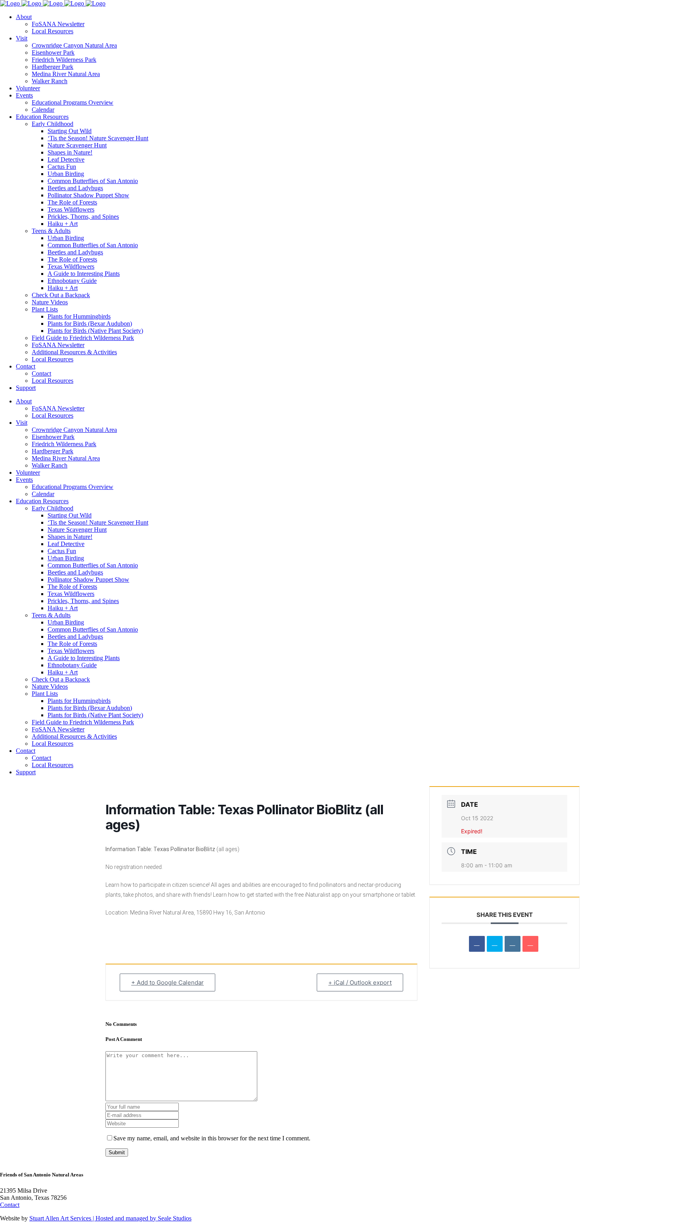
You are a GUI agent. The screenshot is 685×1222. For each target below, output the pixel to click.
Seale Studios (174, 1218)
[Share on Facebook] (477, 944)
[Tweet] (495, 944)
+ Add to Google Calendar (167, 982)
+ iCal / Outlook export (360, 982)
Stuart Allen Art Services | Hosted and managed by (93, 1218)
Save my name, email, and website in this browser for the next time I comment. (211, 1138)
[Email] (530, 944)
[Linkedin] (512, 944)
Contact (9, 1204)
